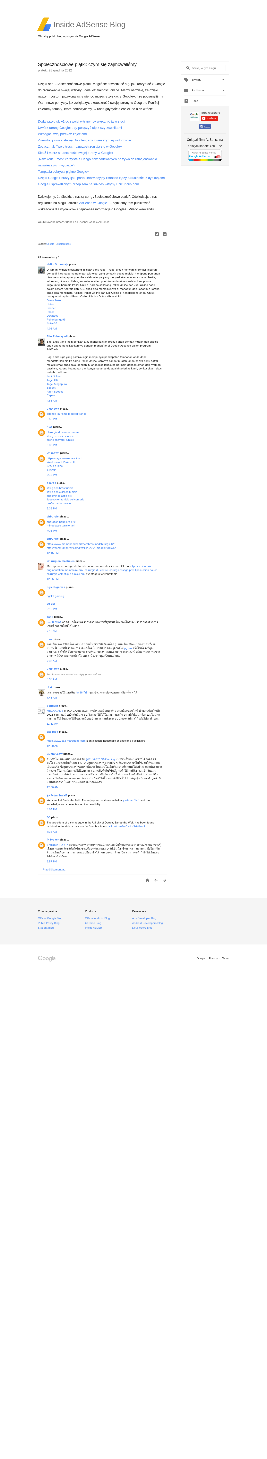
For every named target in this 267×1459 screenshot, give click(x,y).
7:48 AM (52, 697)
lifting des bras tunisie (60, 487)
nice (50, 426)
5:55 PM (52, 419)
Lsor (50, 639)
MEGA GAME (55, 710)
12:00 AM (52, 746)
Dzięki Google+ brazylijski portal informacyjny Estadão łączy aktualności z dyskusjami (102, 178)
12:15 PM (53, 552)
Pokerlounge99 (56, 319)
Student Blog (46, 927)
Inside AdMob (93, 927)
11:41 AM (52, 723)
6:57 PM (52, 861)
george (52, 482)
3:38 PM (52, 445)
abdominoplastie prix (59, 495)
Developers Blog (142, 927)
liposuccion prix (141, 566)
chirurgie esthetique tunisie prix (66, 573)
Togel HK (52, 380)
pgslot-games (56, 587)
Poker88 (52, 323)
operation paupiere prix (61, 521)
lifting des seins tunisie (60, 436)
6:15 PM (52, 474)
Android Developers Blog (147, 923)
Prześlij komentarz (54, 869)
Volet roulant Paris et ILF (62, 462)
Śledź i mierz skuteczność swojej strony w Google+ (76, 153)
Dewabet (52, 315)
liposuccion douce (146, 570)
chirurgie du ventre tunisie (63, 432)
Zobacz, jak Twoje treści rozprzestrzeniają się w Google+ (80, 146)
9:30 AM (52, 679)
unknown (53, 408)
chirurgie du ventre (96, 570)
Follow (207, 127)
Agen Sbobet (55, 391)
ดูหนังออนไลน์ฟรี (57, 795)
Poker (50, 304)
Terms (225, 958)
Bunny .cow (55, 753)
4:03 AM (52, 328)
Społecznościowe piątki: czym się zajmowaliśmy (87, 64)
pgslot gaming (55, 596)
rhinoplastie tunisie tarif (61, 525)
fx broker (53, 839)
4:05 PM (52, 809)
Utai (50, 687)
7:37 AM (52, 661)
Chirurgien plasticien (61, 560)
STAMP (51, 469)
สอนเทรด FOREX (57, 844)
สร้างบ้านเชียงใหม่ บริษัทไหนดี (127, 826)
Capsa (51, 395)
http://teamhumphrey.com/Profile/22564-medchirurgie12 (81, 547)
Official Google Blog (50, 918)
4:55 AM (52, 400)
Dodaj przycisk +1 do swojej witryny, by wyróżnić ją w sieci (81, 121)
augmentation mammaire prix (65, 570)
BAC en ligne (55, 465)
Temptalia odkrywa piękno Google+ (63, 171)
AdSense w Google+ (94, 203)
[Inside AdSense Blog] (89, 30)
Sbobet (51, 308)
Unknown (53, 452)
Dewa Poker (54, 300)
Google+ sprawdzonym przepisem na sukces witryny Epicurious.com (88, 184)
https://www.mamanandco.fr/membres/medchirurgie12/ (81, 543)
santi (50, 616)
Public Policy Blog (49, 923)
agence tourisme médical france (66, 413)
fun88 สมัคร (54, 622)
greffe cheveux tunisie (60, 439)
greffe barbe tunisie (59, 503)
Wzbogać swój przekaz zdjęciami (62, 134)
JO (49, 817)
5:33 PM (52, 508)
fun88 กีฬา (82, 692)
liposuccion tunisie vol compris (65, 499)
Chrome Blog (93, 923)
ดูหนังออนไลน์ (131, 800)
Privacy (214, 958)
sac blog (53, 731)
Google (201, 958)
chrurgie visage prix (121, 570)
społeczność (64, 244)
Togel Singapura (57, 384)
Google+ (51, 244)
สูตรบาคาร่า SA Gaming (100, 759)
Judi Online (54, 376)
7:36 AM (52, 831)
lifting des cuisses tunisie (62, 491)
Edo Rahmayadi (57, 336)
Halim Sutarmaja (58, 264)
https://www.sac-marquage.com (66, 740)
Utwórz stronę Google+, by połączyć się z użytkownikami (80, 128)
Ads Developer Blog (144, 918)
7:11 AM (52, 631)
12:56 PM (53, 579)
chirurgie (53, 516)
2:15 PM (52, 608)
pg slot (51, 603)
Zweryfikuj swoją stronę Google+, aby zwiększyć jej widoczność (85, 140)
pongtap (53, 705)
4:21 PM (52, 530)
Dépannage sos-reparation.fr (64, 458)
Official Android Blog (97, 918)
